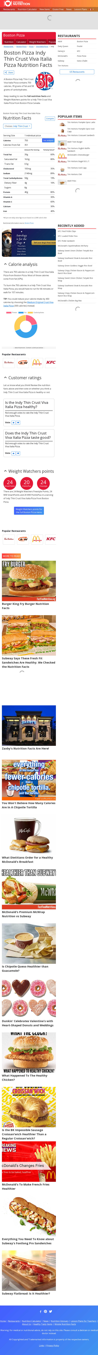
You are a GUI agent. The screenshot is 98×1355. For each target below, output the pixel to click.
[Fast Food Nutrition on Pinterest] (45, 1311)
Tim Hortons (63, 65)
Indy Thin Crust (16, 126)
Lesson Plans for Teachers (83, 1321)
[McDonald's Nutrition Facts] (37, 363)
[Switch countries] (91, 9)
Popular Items (55, 42)
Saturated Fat (10, 159)
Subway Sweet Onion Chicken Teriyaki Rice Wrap (75, 279)
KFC (78, 51)
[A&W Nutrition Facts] (23, 363)
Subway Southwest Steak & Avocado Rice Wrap (75, 286)
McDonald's (63, 56)
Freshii (79, 46)
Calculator (21, 42)
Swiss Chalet (82, 61)
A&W (60, 41)
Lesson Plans (80, 9)
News (69, 9)
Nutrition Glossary (60, 1321)
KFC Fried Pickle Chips (67, 231)
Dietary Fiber (10, 182)
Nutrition (8, 42)
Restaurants (9, 9)
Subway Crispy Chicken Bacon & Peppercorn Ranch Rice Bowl (76, 271)
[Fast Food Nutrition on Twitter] (50, 1311)
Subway (61, 61)
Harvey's (61, 51)
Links (41, 1345)
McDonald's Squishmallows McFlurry (73, 246)
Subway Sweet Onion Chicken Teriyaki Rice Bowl (75, 251)
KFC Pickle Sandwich (66, 241)
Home (3, 1321)
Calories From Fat (11, 144)
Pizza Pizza (81, 56)
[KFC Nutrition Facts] (51, 363)
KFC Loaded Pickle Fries (68, 236)
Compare (50, 118)
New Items (45, 9)
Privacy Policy (52, 1345)
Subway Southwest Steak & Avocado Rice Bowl (75, 259)
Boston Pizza (29, 223)
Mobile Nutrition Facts (65, 1324)
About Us (26, 1324)
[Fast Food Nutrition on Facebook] (40, 1311)
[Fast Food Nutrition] (17, 3)
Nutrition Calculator (27, 9)
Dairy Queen (63, 46)
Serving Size (9, 135)
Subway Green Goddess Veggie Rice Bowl (75, 265)
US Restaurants (77, 71)
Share (10, 72)
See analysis (48, 140)
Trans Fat (9, 164)
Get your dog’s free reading (46, 242)
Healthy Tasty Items (42, 1324)
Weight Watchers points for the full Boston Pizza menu (29, 511)
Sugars (7, 187)
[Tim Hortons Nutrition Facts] (9, 363)
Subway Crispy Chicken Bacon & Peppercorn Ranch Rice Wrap (76, 294)
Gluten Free (58, 9)
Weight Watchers (37, 42)
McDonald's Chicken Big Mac (70, 300)
